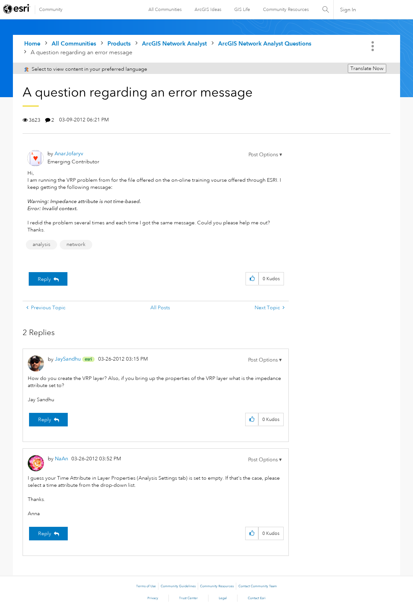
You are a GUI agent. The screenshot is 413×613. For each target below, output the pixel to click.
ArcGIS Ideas (208, 9)
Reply (44, 279)
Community (51, 9)
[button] (265, 154)
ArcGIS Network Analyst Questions (264, 43)
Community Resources (286, 9)
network (76, 244)
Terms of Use (146, 586)
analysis (41, 244)
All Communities (165, 9)
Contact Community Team (257, 586)
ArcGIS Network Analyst (174, 43)
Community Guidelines (178, 586)
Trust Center (188, 598)
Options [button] (373, 46)
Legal (223, 598)
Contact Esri (257, 598)
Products (119, 43)
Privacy (152, 598)
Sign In (348, 9)
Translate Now (367, 68)
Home (32, 43)
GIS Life (242, 9)
